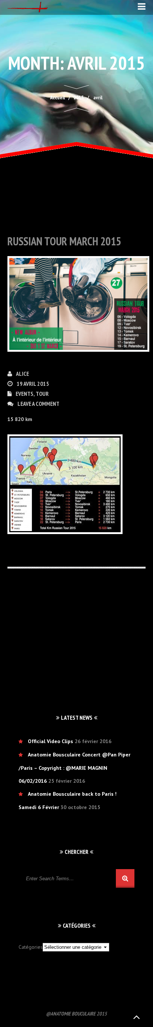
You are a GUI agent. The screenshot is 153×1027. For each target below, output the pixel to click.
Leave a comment (38, 403)
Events (24, 393)
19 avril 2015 (33, 383)
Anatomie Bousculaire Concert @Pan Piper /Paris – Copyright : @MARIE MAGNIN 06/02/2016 (74, 767)
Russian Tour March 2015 (64, 241)
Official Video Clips (50, 741)
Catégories (31, 947)
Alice (22, 373)
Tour (42, 393)
